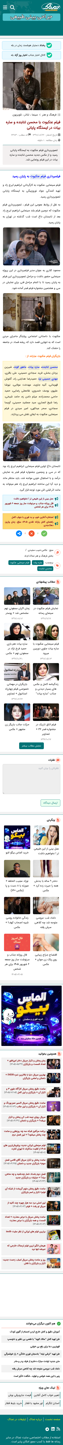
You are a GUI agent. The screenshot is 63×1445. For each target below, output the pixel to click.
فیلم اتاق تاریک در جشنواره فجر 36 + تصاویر (46, 729)
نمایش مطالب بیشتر (31, 746)
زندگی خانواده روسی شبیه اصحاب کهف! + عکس (17, 922)
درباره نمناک (35, 1419)
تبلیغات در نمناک (17, 1419)
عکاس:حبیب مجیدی (37, 550)
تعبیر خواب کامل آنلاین (46, 1395)
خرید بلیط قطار (13, 1403)
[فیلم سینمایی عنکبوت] (31, 442)
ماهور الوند (20, 367)
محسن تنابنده (50, 367)
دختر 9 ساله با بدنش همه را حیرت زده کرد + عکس (45, 886)
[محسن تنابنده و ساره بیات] (31, 312)
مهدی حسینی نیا (48, 379)
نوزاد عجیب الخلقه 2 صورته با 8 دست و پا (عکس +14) (17, 886)
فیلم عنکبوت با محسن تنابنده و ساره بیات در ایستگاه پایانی (33, 125)
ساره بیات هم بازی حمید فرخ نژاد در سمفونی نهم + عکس (17, 648)
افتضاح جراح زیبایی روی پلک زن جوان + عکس (46, 959)
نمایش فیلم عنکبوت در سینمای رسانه (46, 610)
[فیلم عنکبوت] (31, 246)
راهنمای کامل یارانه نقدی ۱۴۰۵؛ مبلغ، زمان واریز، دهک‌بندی (29, 523)
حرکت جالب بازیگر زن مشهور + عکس (17, 726)
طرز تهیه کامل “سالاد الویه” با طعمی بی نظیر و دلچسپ (33, 1339)
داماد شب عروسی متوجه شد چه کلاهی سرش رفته (45, 922)
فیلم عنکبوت (38, 176)
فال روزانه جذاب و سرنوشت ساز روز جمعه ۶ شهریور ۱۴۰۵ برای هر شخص (29, 505)
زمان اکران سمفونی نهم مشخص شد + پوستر (17, 610)
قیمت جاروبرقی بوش (19, 1395)
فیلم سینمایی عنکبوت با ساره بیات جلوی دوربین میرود (46, 648)
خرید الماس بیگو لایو (17, 852)
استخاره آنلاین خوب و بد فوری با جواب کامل (32, 517)
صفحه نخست (52, 1419)
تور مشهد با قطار (34, 1403)
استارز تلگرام (52, 1403)
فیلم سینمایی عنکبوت (19, 562)
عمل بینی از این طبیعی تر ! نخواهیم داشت (33, 498)
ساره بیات (34, 367)
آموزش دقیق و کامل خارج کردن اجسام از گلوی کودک (35, 1331)
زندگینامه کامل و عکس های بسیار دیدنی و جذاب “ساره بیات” (45, 689)
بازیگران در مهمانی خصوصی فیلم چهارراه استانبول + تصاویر (17, 689)
